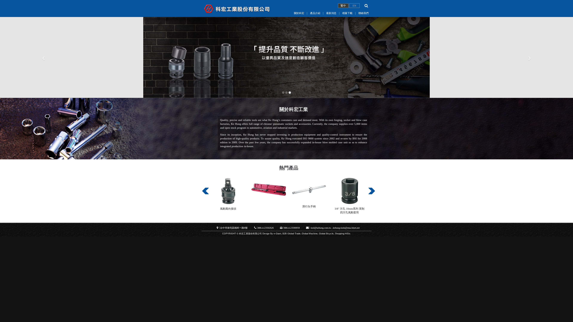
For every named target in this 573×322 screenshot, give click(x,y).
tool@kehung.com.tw (321, 228)
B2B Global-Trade (291, 233)
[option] (228, 194)
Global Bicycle (326, 233)
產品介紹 (315, 13)
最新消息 (331, 13)
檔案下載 (347, 13)
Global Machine (310, 233)
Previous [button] (204, 192)
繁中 (343, 5)
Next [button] (371, 192)
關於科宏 (299, 13)
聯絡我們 (363, 13)
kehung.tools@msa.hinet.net (346, 228)
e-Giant (277, 233)
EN (354, 5)
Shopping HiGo (342, 233)
